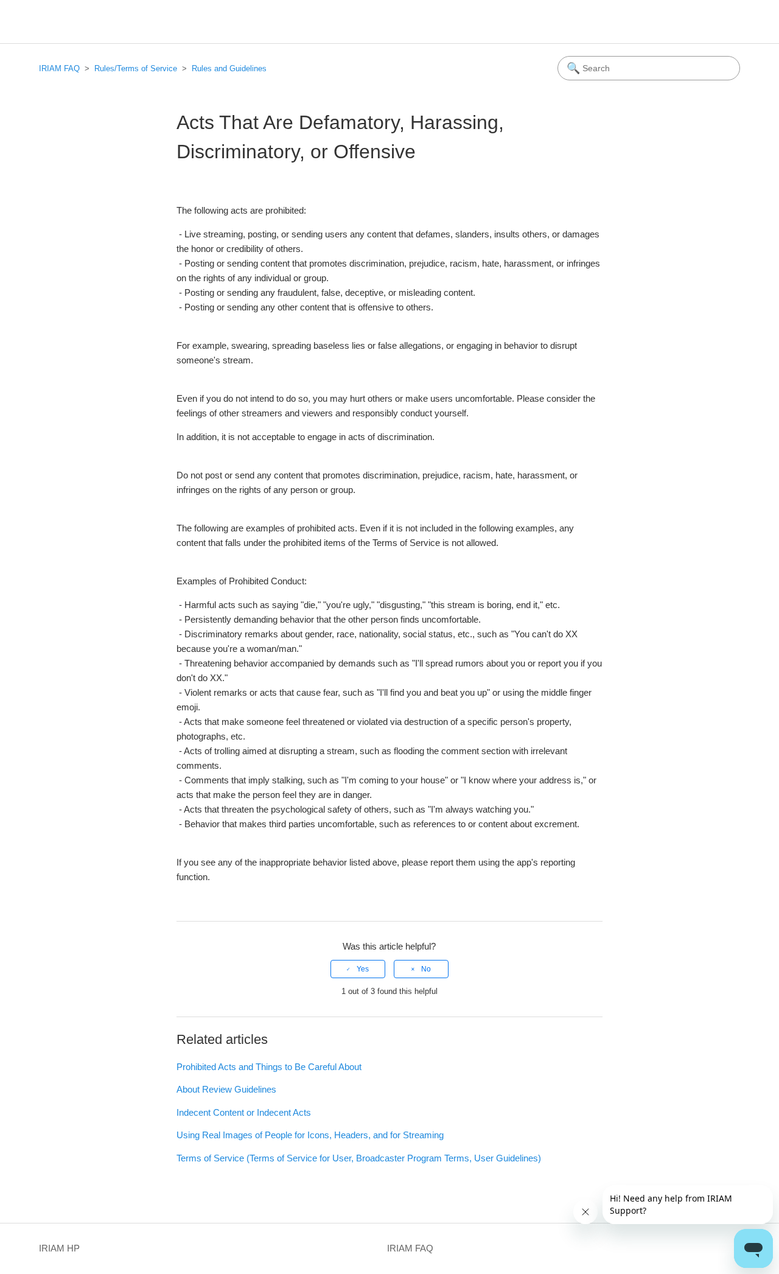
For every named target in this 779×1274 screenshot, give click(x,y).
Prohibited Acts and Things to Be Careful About (269, 1067)
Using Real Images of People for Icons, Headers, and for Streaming (310, 1135)
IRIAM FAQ (59, 68)
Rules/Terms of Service (135, 68)
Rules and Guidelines (229, 68)
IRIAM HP (59, 1248)
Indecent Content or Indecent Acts (243, 1112)
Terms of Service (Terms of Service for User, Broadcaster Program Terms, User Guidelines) (358, 1158)
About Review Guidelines (226, 1089)
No (426, 969)
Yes (363, 969)
